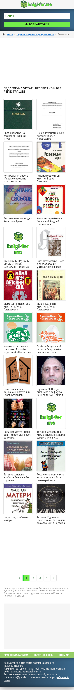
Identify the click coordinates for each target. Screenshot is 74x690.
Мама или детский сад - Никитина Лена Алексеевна (18, 306)
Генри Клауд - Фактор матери (16, 519)
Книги (10, 34)
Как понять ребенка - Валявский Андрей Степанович (49, 221)
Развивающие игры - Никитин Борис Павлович (49, 178)
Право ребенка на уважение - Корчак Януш (15, 136)
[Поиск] (67, 15)
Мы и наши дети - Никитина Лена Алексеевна (47, 306)
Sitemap (64, 655)
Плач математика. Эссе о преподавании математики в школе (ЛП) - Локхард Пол (50, 264)
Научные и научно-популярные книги (35, 34)
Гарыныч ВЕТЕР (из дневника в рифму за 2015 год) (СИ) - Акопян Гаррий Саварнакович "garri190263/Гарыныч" (50, 392)
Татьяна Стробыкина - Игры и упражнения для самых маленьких (51, 434)
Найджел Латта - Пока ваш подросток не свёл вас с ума (17, 434)
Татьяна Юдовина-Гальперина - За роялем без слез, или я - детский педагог (51, 520)
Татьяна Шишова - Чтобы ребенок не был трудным (17, 477)
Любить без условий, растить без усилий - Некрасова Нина (49, 349)
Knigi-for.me (40, 4)
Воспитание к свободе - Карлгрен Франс (18, 220)
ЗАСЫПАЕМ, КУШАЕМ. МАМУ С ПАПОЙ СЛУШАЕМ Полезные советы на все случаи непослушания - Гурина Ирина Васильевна (17, 264)
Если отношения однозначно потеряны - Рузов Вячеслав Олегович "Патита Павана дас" (17, 392)
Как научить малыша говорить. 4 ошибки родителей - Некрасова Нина (17, 349)
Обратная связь (43, 655)
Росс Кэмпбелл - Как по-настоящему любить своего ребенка (51, 477)
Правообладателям (16, 655)
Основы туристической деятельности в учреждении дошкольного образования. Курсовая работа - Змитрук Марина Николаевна (51, 136)
